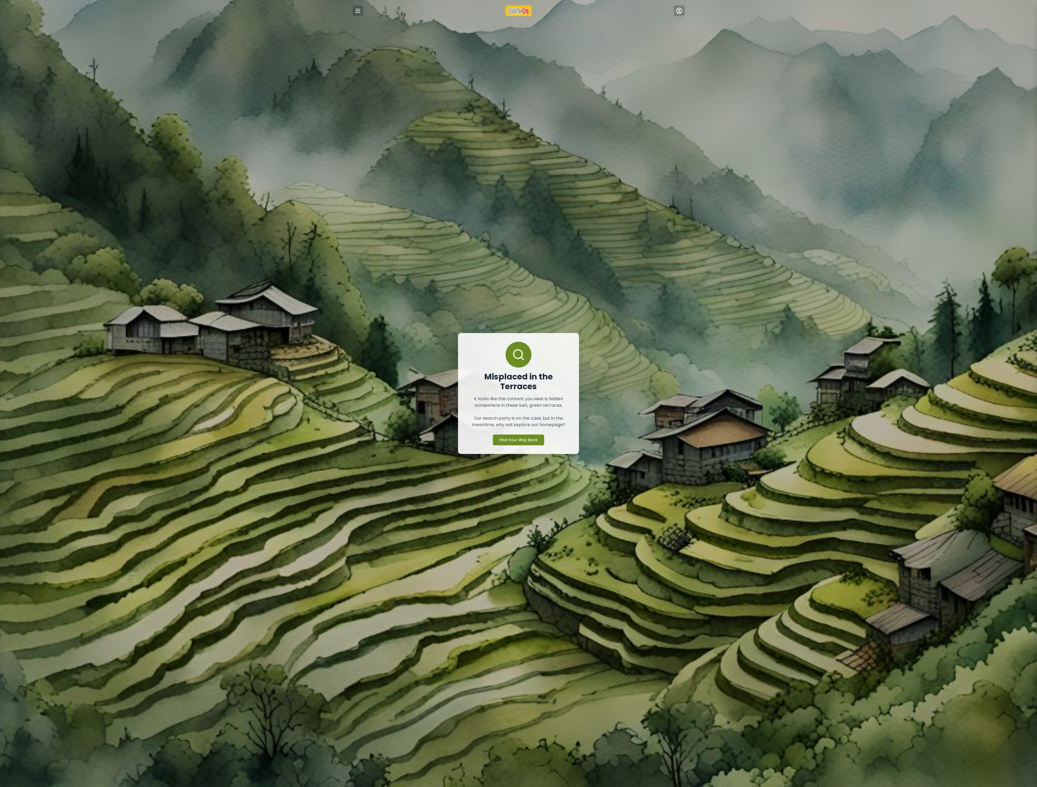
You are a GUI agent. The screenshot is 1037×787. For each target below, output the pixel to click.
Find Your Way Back (518, 440)
